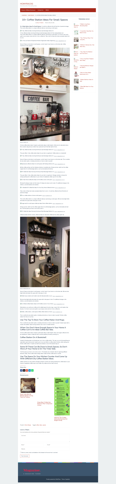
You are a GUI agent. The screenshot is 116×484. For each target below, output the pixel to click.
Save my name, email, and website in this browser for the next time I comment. (39, 452)
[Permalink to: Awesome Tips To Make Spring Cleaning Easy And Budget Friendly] (62, 397)
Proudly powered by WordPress (53, 479)
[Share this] (21, 370)
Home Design (28, 425)
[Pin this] (27, 370)
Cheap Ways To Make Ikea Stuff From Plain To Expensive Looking (44, 403)
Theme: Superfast (66, 479)
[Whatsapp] (32, 370)
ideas (41, 425)
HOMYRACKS (26, 3)
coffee (37, 425)
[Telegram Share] (29, 370)
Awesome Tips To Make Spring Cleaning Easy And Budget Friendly (60, 419)
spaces (44, 425)
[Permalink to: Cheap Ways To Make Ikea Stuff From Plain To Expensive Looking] (45, 389)
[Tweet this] (24, 370)
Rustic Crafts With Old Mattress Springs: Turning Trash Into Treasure (26, 395)
